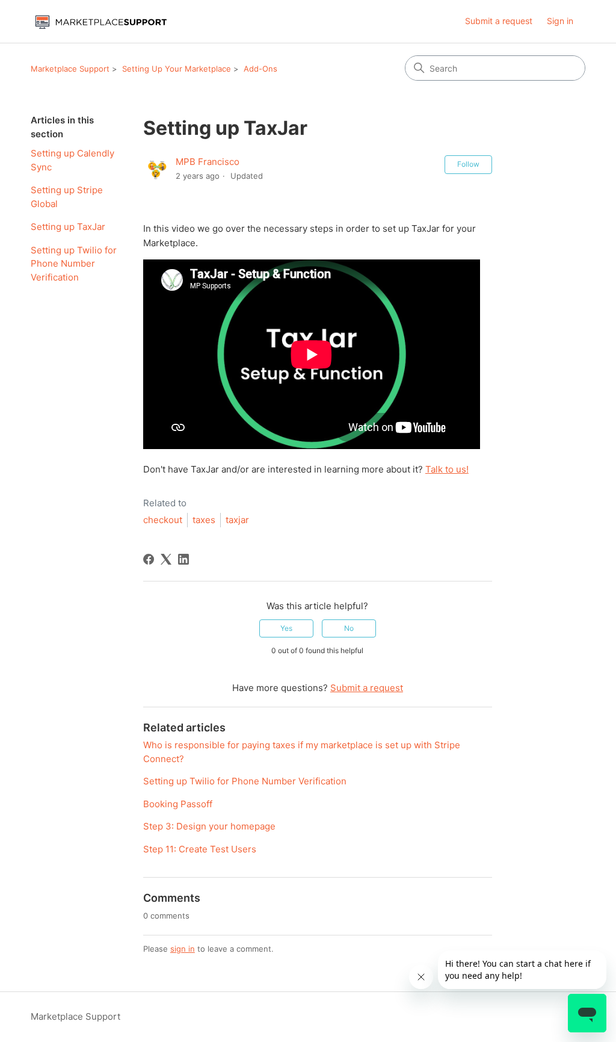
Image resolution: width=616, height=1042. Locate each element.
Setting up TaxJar (68, 226)
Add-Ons (260, 68)
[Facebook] (148, 559)
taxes (203, 520)
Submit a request (498, 21)
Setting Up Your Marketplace (176, 68)
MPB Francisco (207, 161)
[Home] (100, 21)
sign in (182, 949)
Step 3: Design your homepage (209, 826)
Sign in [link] (560, 21)
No (349, 628)
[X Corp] (166, 559)
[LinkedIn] (183, 559)
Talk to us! (447, 469)
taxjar (237, 520)
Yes (286, 628)
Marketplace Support (70, 68)
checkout (162, 520)
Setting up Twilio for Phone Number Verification (74, 263)
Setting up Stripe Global (67, 196)
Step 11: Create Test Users (199, 849)
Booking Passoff (177, 804)
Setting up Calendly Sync (72, 160)
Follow (468, 164)
